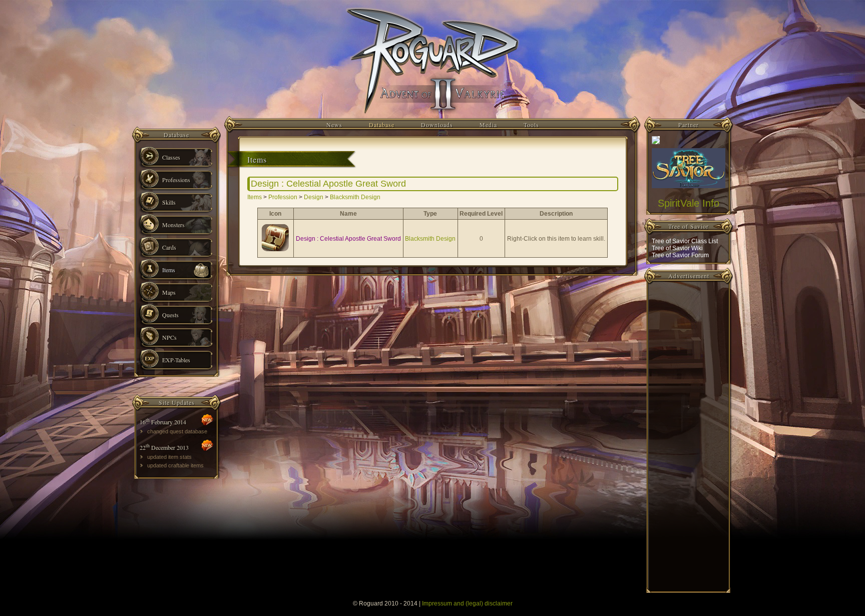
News (334, 125)
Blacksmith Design (355, 197)
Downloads (437, 125)
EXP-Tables (176, 360)
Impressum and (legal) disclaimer (467, 603)
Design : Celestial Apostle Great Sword (348, 238)
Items (168, 270)
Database (381, 125)
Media (488, 125)
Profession (282, 197)
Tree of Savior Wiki (677, 248)
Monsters (173, 225)
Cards (169, 247)
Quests (170, 315)
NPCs (169, 337)
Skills (169, 202)
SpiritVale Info (688, 203)
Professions (176, 180)
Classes (171, 157)
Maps (169, 292)
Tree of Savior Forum (680, 255)
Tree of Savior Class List (685, 241)
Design (313, 197)
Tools (531, 125)
